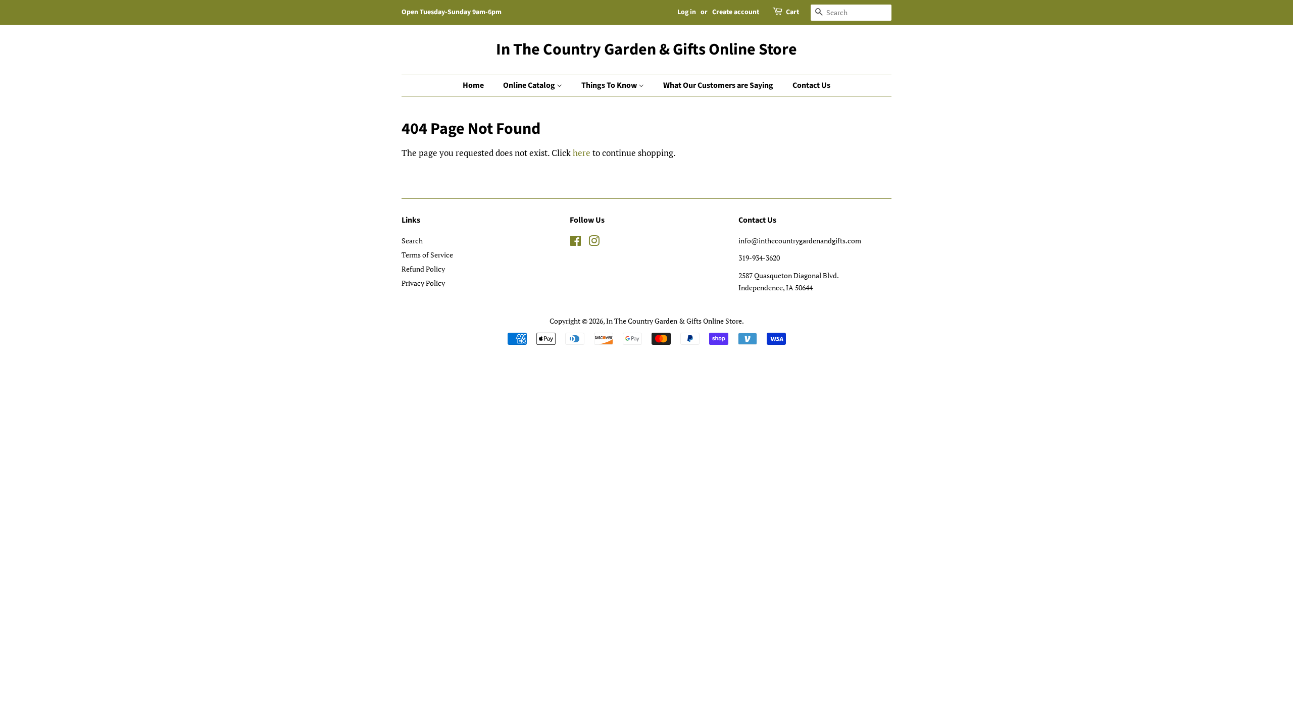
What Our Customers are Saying (718, 85)
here (581, 153)
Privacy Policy (423, 283)
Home (473, 85)
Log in (686, 12)
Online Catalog (530, 85)
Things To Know (609, 85)
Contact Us (811, 85)
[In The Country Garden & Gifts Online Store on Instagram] (594, 242)
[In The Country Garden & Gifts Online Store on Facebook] (575, 242)
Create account (735, 12)
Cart (792, 12)
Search (412, 240)
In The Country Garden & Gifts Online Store (646, 49)
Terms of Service (427, 254)
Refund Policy (423, 269)
